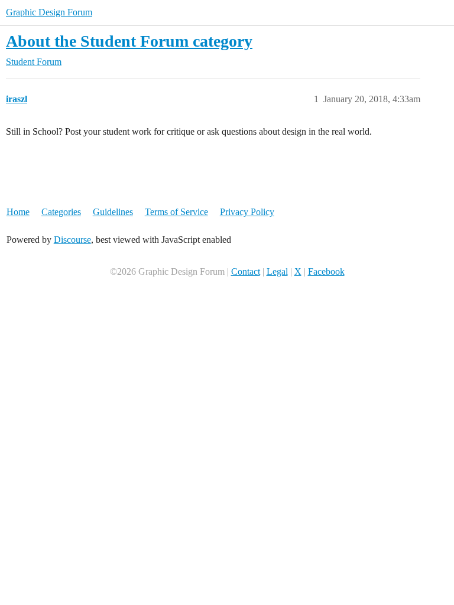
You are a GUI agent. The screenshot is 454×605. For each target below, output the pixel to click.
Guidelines (113, 212)
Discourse (72, 240)
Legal (277, 271)
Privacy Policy (247, 212)
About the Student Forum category (129, 41)
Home (18, 212)
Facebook (326, 271)
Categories (61, 212)
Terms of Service (176, 212)
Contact (245, 271)
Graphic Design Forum (49, 12)
